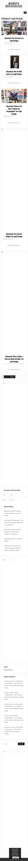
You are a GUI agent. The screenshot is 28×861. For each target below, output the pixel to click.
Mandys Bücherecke (14, 4)
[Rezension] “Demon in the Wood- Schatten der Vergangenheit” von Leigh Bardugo (14, 110)
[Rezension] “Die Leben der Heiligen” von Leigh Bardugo (14, 235)
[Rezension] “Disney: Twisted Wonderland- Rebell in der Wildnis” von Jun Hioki (12, 532)
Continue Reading (13, 49)
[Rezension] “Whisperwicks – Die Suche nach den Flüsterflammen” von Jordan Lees (13, 522)
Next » (12, 376)
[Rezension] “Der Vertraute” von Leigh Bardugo (14, 39)
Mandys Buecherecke (8, 43)
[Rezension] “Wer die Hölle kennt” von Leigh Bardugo (14, 72)
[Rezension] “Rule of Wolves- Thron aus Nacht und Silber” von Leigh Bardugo (14, 359)
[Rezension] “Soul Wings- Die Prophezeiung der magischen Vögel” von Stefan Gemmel (12, 548)
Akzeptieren (15, 857)
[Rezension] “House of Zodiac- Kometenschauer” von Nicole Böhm (12, 513)
